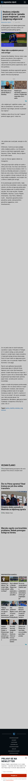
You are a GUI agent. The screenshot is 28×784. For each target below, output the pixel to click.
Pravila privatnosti (9, 780)
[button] (26, 758)
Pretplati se (14, 775)
